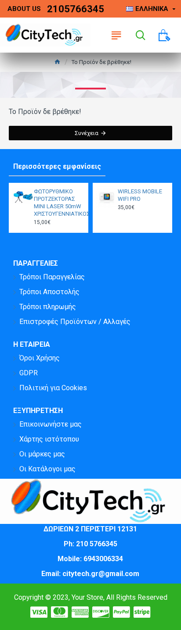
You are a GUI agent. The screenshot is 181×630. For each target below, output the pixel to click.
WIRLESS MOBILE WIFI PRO (140, 195)
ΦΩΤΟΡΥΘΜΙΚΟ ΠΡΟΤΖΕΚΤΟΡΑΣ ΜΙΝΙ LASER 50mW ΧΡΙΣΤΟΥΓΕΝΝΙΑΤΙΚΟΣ (58, 202)
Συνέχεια (86, 133)
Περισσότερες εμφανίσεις (57, 166)
